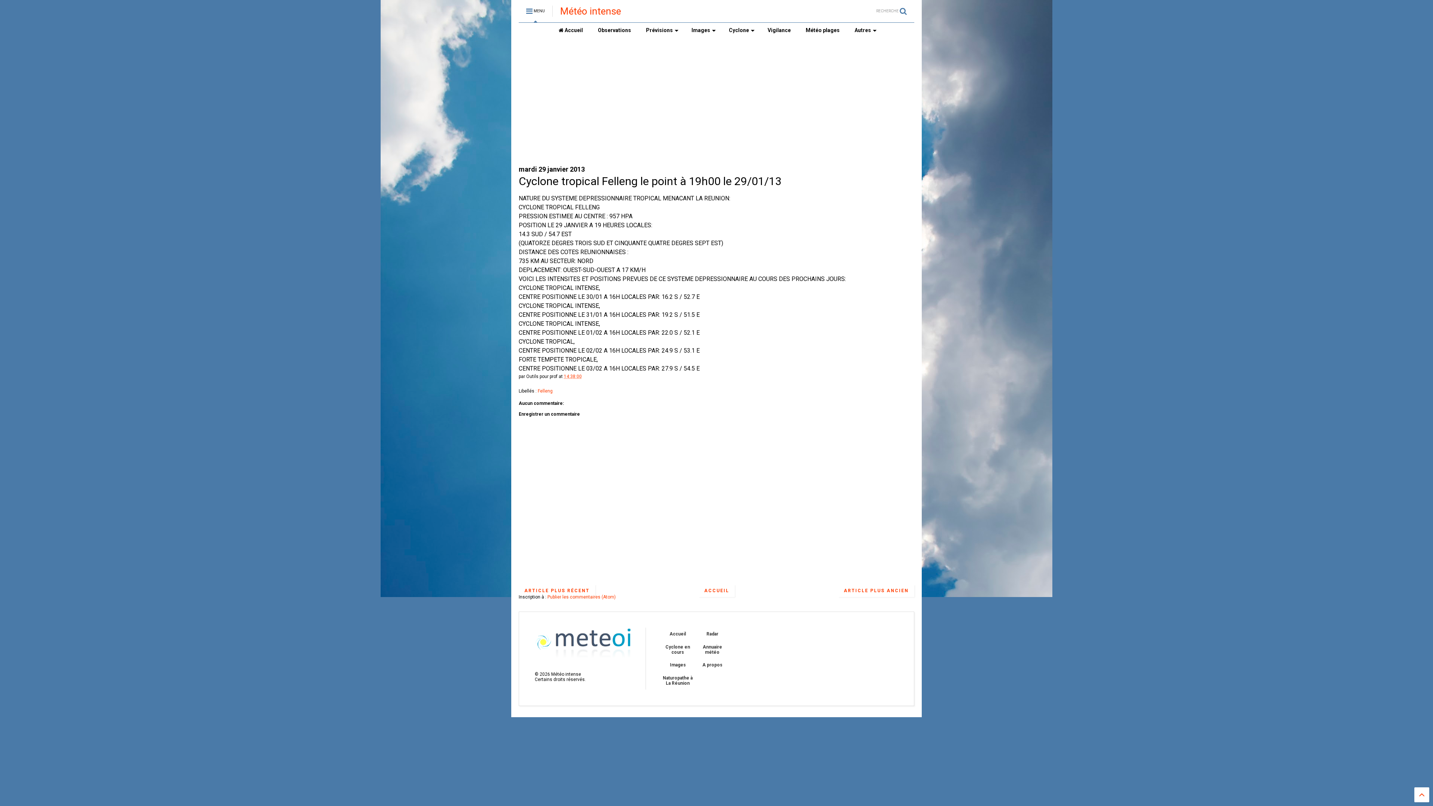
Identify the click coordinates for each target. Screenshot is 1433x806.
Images (700, 30)
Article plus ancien (876, 590)
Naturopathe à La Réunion (678, 680)
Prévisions (659, 30)
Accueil (573, 30)
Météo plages (823, 30)
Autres (863, 30)
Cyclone (739, 30)
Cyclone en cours (677, 649)
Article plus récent (557, 590)
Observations (614, 30)
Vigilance (779, 30)
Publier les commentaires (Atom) (581, 597)
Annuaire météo (712, 649)
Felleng (545, 391)
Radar (712, 634)
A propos (712, 665)
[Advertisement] (716, 101)
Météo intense (590, 11)
